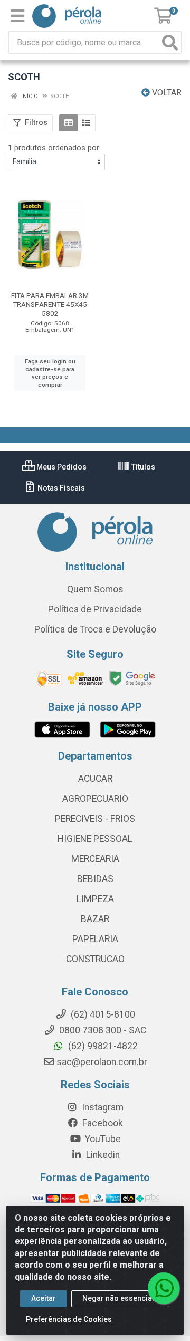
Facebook (101, 1123)
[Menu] (17, 15)
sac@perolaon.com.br (101, 1062)
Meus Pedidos (61, 467)
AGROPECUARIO (95, 798)
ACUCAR (95, 778)
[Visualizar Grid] (68, 122)
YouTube (102, 1139)
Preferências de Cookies (69, 1319)
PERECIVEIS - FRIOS (95, 818)
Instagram (102, 1107)
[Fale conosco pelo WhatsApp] (163, 1288)
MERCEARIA (95, 859)
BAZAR (95, 919)
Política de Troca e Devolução (95, 629)
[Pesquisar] (170, 42)
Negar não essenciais (120, 1298)
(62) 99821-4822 (102, 1046)
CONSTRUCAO (95, 959)
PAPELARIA (95, 939)
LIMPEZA (95, 899)
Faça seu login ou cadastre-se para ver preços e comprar (50, 373)
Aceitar (43, 1298)
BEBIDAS (95, 879)
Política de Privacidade (95, 609)
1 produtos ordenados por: (54, 147)
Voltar (166, 93)
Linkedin (102, 1155)
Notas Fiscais (60, 488)
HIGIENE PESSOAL (95, 839)
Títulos (142, 467)
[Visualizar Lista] (86, 122)
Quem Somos (95, 589)
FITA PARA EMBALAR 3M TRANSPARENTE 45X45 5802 (50, 304)
